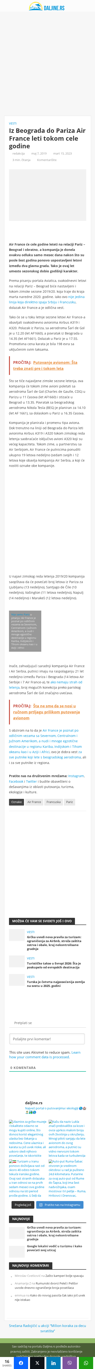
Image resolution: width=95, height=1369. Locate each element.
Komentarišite (46, 160)
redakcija (18, 153)
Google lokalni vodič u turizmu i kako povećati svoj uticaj (54, 1248)
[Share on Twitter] (37, 1363)
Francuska (54, 802)
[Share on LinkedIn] (53, 1363)
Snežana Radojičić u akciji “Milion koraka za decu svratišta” (47, 1328)
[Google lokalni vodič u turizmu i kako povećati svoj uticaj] (17, 1251)
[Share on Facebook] (21, 1363)
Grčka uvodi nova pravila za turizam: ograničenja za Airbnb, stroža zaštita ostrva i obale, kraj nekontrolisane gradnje (54, 943)
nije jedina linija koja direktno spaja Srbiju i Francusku (47, 299)
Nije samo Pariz (20, 614)
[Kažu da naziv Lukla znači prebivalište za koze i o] (67, 1138)
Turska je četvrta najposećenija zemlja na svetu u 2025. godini (56, 984)
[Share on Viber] (69, 1363)
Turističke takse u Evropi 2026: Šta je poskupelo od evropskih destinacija (54, 965)
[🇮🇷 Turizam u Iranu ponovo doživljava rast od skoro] (28, 1178)
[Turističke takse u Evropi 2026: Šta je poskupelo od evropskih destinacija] (17, 961)
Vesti (13, 123)
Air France (34, 802)
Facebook (16, 781)
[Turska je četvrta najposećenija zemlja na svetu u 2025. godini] (17, 979)
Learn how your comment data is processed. (44, 1054)
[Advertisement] (47, 63)
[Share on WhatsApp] (86, 1363)
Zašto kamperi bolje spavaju (64, 1276)
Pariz (69, 802)
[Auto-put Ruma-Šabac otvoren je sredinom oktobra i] (67, 1178)
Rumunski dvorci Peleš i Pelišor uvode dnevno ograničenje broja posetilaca (46, 1285)
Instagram (76, 776)
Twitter (31, 781)
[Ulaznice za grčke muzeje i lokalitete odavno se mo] (28, 1138)
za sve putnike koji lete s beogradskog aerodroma (45, 754)
